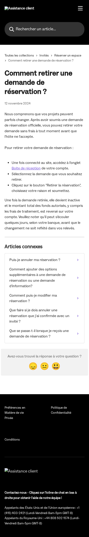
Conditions (12, 440)
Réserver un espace (67, 55)
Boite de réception (26, 168)
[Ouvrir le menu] (80, 8)
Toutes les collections (19, 55)
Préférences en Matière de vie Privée (15, 413)
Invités (44, 55)
